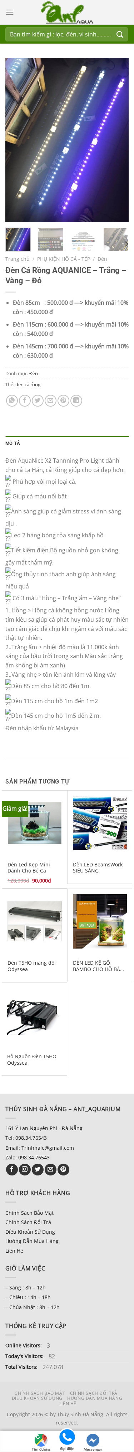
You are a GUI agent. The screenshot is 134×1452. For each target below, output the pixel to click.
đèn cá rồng (27, 384)
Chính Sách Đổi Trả (28, 1222)
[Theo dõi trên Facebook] (12, 1169)
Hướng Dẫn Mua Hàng (32, 1241)
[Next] (117, 140)
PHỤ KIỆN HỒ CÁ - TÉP (63, 258)
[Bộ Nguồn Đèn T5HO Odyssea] (34, 1015)
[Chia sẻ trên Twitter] (38, 401)
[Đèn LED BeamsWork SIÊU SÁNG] (100, 823)
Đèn (102, 258)
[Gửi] (120, 34)
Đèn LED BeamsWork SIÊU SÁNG (98, 867)
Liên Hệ (14, 1250)
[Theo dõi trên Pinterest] (63, 1169)
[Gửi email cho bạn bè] (50, 401)
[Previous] (16, 140)
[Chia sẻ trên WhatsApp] (12, 401)
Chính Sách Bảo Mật (29, 1212)
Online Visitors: (24, 1345)
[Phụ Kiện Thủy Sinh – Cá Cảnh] (67, 12)
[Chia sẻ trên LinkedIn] (76, 401)
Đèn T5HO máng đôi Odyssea (32, 966)
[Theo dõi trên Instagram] (25, 1169)
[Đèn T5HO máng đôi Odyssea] (34, 921)
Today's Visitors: (25, 1356)
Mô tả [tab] (12, 443)
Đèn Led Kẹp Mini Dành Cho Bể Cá (29, 867)
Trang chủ (17, 258)
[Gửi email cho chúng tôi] (50, 1169)
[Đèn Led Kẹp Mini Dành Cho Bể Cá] (34, 823)
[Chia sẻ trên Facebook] (25, 401)
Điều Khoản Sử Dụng (30, 1231)
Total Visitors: (22, 1366)
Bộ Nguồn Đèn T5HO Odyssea (31, 1059)
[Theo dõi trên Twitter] (38, 1169)
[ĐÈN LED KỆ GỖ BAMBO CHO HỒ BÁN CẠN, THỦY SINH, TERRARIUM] (100, 921)
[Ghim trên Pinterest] (63, 401)
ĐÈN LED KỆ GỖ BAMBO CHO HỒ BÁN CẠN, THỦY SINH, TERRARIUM (98, 966)
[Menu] (9, 12)
